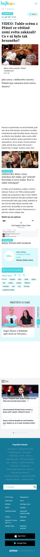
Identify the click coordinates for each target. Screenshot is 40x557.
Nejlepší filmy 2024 (26, 449)
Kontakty (23, 507)
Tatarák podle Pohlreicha (15, 469)
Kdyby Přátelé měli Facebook (16, 243)
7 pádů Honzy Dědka (26, 463)
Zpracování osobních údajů (25, 512)
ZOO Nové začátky (27, 459)
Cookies (7, 517)
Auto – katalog (11, 463)
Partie (22, 456)
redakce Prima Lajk (9, 19)
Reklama (8, 504)
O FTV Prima (9, 497)
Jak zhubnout (12, 449)
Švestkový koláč (28, 479)
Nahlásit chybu (9, 526)
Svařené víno (25, 466)
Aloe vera (30, 469)
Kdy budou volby (12, 459)
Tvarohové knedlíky (28, 476)
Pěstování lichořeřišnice (20, 473)
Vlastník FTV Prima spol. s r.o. (11, 521)
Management (24, 497)
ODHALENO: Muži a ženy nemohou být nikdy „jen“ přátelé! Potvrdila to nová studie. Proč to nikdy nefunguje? (18, 178)
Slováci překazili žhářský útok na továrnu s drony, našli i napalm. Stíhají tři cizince (18, 411)
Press (22, 500)
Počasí (28, 456)
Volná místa (8, 500)
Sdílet (31, 14)
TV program (26, 452)
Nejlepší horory (14, 452)
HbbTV (7, 507)
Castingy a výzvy (25, 504)
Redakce (23, 520)
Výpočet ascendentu (12, 476)
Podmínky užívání (10, 511)
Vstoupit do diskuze (14, 270)
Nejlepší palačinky (13, 479)
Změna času (13, 456)
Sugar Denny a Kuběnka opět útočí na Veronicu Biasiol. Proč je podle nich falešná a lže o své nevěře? (16, 332)
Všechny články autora (24, 260)
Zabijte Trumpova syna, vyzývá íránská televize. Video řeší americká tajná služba (20, 400)
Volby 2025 (14, 466)
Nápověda (23, 517)
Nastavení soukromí (23, 527)
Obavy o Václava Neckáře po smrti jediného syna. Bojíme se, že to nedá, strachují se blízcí (19, 422)
